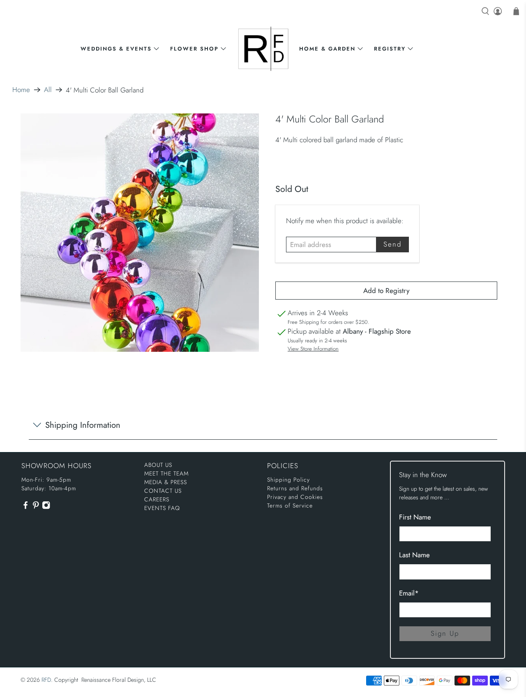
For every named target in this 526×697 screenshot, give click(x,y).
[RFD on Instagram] (46, 507)
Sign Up (445, 633)
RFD (46, 680)
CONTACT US (163, 491)
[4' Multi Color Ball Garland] (140, 232)
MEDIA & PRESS (165, 482)
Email (409, 593)
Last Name (414, 555)
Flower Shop (194, 49)
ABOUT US (158, 465)
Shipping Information (82, 425)
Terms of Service (290, 505)
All (48, 89)
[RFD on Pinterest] (36, 507)
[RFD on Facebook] (25, 507)
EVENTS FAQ (162, 508)
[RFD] (263, 48)
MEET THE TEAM (166, 473)
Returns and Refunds (295, 488)
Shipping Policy (288, 479)
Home (21, 89)
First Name (415, 517)
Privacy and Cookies (295, 497)
